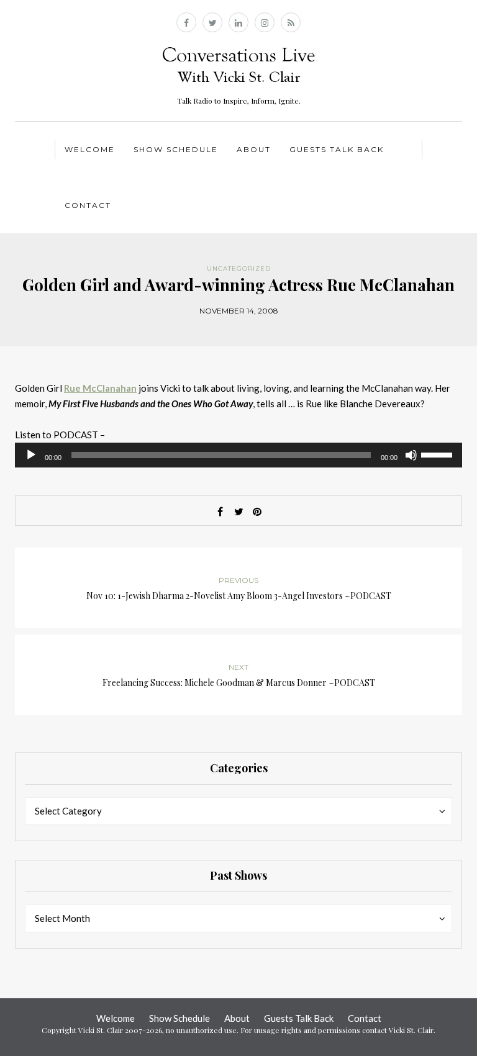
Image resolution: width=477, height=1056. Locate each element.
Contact (88, 205)
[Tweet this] (238, 512)
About (254, 149)
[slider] (438, 454)
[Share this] (220, 512)
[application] (238, 455)
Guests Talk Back (336, 149)
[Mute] (411, 455)
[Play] (31, 455)
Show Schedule (176, 149)
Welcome (90, 149)
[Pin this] (257, 512)
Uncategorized (239, 268)
